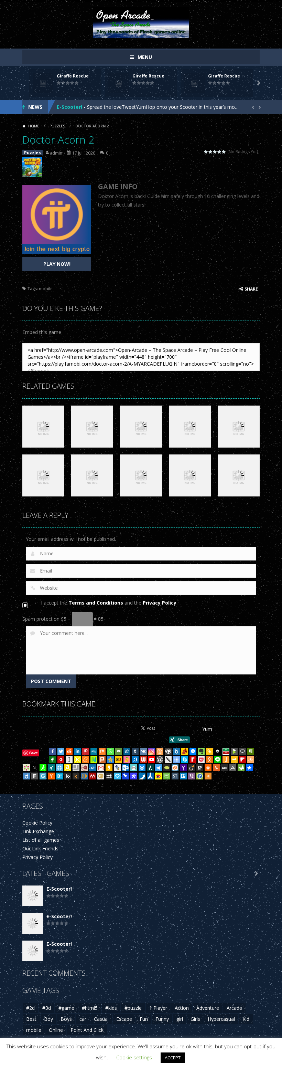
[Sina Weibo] (158, 776)
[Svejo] (126, 759)
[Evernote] (201, 751)
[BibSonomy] (34, 767)
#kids (111, 1008)
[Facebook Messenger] (192, 751)
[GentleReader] (43, 776)
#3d (46, 1008)
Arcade (234, 1008)
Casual (101, 1019)
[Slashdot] (150, 767)
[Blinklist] (168, 751)
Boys (66, 1019)
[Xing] (51, 767)
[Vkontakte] (143, 751)
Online (56, 1030)
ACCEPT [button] (173, 1058)
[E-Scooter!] (32, 895)
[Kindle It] (76, 776)
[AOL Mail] (224, 767)
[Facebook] (52, 751)
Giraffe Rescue (73, 76)
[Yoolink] (199, 776)
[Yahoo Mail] (183, 767)
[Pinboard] (125, 776)
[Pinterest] (85, 751)
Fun (144, 1019)
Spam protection (40, 619)
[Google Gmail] (100, 767)
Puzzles (57, 126)
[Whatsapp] (110, 751)
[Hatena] (59, 776)
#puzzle (133, 1008)
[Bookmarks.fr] (26, 767)
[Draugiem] (250, 759)
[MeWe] (93, 751)
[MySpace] (109, 776)
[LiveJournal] (117, 767)
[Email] (118, 751)
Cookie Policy (37, 822)
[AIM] (43, 767)
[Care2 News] (241, 767)
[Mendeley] (92, 776)
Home (33, 126)
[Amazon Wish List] (67, 767)
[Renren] (150, 776)
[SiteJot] (118, 759)
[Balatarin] (226, 751)
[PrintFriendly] (133, 767)
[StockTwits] (175, 776)
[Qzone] (110, 759)
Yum (207, 729)
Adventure (207, 1008)
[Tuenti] (135, 759)
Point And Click (87, 1030)
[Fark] (34, 776)
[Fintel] (52, 759)
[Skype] (184, 759)
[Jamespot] (226, 759)
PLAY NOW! (56, 264)
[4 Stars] (219, 152)
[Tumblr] (135, 751)
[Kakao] (109, 767)
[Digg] (126, 751)
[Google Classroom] (234, 759)
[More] (208, 776)
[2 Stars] (210, 152)
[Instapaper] (69, 759)
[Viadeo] (191, 767)
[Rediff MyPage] (192, 759)
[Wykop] (175, 767)
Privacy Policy (159, 602)
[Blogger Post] (159, 751)
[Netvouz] (93, 759)
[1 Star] (206, 152)
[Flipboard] (242, 759)
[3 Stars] (215, 152)
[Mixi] (100, 776)
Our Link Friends (40, 848)
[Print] (208, 767)
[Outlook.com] (125, 767)
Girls (195, 1019)
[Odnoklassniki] (209, 759)
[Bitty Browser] (76, 767)
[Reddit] (69, 751)
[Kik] (67, 776)
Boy (48, 1019)
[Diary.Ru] (84, 767)
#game (66, 1008)
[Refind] (142, 767)
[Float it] (59, 767)
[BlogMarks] (234, 751)
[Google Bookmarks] (60, 759)
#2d (30, 1008)
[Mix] (102, 751)
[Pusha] (142, 776)
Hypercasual (221, 1019)
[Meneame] (85, 759)
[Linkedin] (77, 751)
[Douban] (250, 751)
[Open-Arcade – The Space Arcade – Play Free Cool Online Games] (141, 22)
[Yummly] (216, 767)
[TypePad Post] (166, 767)
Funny (162, 1019)
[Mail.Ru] (84, 776)
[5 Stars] (224, 152)
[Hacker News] (51, 776)
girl (179, 1019)
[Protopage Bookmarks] (133, 776)
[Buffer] (217, 751)
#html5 (90, 1008)
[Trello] (183, 776)
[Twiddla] (168, 759)
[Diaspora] (249, 767)
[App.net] (232, 767)
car (82, 1019)
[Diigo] (26, 776)
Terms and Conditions (95, 602)
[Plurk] (102, 759)
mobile (46, 289)
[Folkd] (92, 767)
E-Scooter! (69, 107)
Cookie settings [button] (134, 1057)
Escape (124, 1019)
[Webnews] (143, 759)
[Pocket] (201, 759)
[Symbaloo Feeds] (176, 759)
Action (182, 1008)
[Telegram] (158, 767)
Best (31, 1019)
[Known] (77, 759)
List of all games (40, 840)
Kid (245, 1019)
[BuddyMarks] (184, 751)
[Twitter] (60, 751)
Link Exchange (38, 831)
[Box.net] (176, 751)
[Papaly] (117, 776)
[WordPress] (159, 759)
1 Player (158, 1008)
